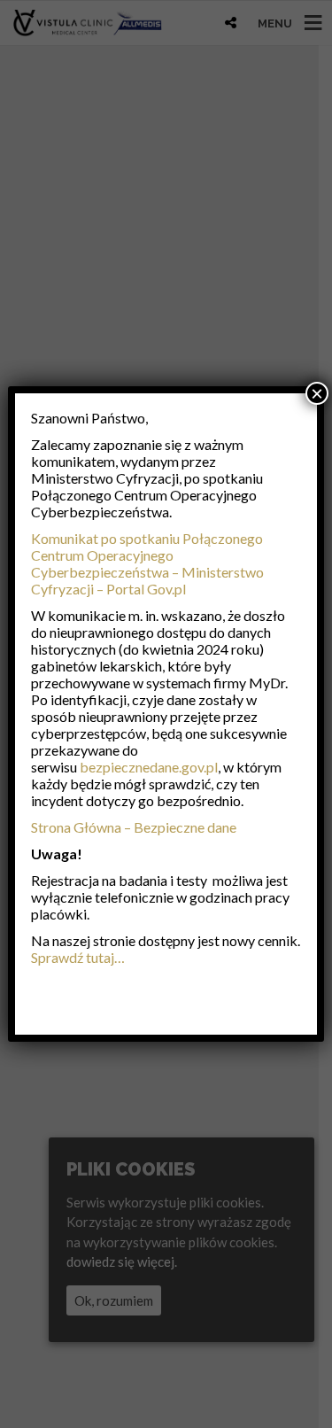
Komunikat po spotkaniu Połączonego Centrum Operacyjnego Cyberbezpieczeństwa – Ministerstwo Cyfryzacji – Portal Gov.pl (147, 563)
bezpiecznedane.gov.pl (149, 766)
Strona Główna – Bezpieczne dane (133, 827)
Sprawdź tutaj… (78, 957)
